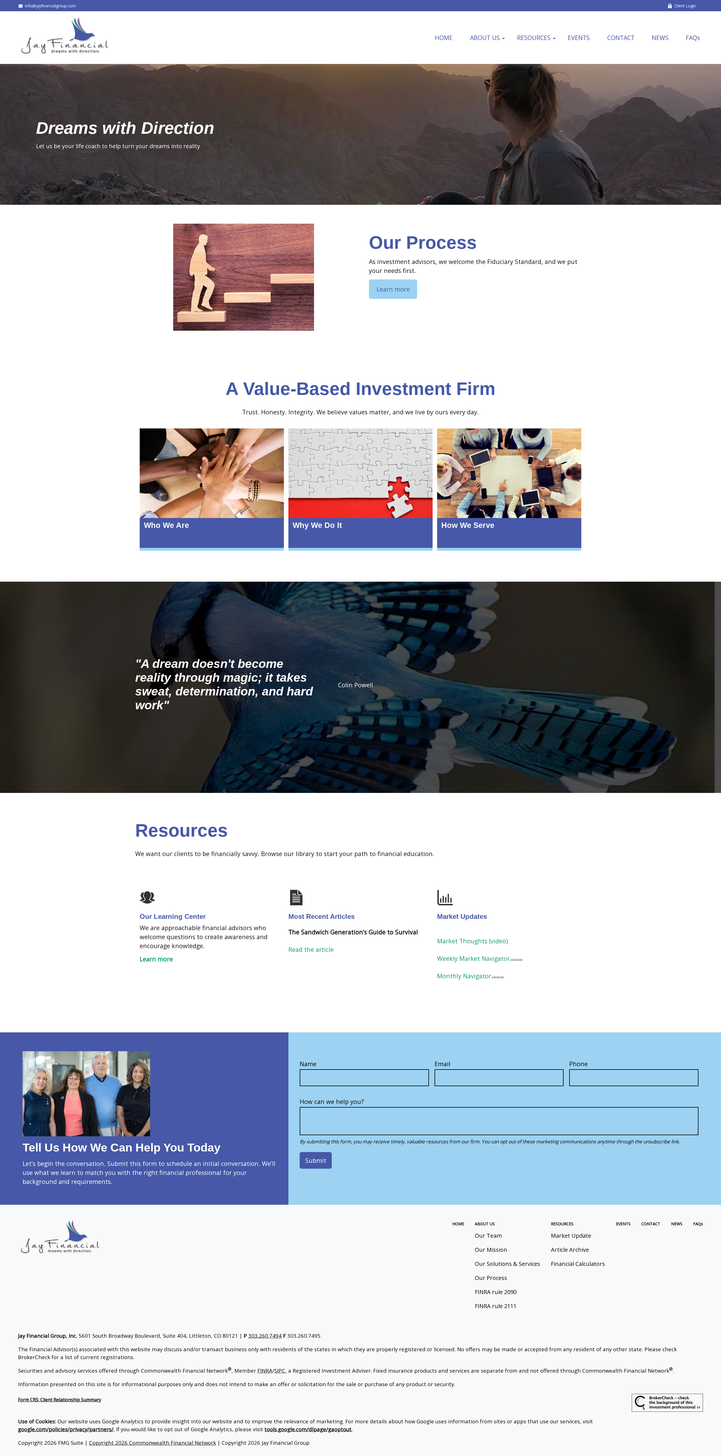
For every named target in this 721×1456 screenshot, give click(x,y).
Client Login (685, 5)
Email (442, 1064)
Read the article (311, 949)
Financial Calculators (578, 1264)
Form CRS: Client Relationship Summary (59, 1400)
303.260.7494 (265, 1335)
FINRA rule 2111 (496, 1306)
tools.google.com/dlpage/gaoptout (307, 1429)
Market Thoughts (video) (472, 941)
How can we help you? (332, 1101)
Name (308, 1064)
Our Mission (491, 1249)
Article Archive (570, 1249)
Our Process (491, 1278)
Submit (315, 1160)
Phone (578, 1064)
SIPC (279, 1370)
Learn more (156, 959)
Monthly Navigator (464, 976)
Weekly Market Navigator (473, 958)
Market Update (571, 1235)
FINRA (264, 1370)
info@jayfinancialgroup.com (50, 5)
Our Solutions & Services (507, 1264)
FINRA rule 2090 (496, 1292)
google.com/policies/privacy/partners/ (66, 1429)
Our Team (488, 1235)
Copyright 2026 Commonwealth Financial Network (152, 1442)
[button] (444, 37)
